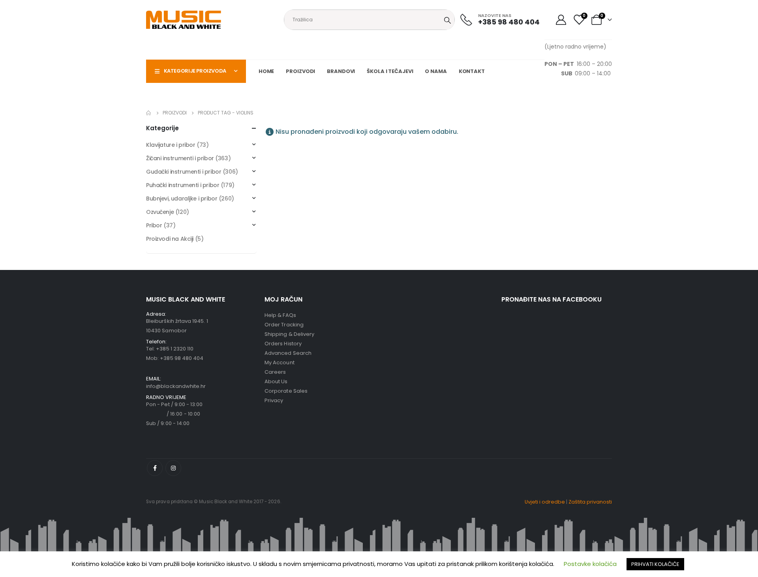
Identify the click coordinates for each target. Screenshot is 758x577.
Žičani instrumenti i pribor (180, 158)
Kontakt (472, 71)
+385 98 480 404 (181, 358)
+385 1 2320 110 (174, 348)
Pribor (154, 225)
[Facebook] (155, 468)
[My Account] (561, 20)
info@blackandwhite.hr (176, 386)
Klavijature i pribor (170, 145)
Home (266, 71)
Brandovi (341, 71)
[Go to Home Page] (149, 113)
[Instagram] (173, 468)
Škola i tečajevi (390, 71)
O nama (436, 71)
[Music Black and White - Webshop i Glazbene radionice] (183, 20)
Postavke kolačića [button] (590, 564)
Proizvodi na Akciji (169, 239)
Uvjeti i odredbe (545, 501)
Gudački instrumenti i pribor (183, 172)
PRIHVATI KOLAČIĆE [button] (655, 564)
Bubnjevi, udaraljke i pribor (181, 198)
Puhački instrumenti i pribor (182, 185)
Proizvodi (300, 71)
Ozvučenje (160, 212)
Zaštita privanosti (590, 501)
